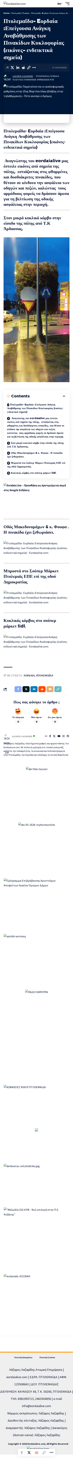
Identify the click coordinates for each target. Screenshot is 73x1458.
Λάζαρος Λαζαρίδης (22, 76)
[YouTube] (59, 736)
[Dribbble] (67, 736)
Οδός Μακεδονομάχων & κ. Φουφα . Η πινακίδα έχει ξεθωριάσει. (35, 454)
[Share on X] (12, 67)
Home (7, 13)
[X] (54, 736)
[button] (53, 3)
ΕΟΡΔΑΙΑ (29, 675)
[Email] (36, 1452)
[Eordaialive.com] (15, 3)
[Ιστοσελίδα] (46, 736)
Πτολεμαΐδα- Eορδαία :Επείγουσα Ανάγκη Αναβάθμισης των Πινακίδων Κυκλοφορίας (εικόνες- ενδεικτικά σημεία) (35, 408)
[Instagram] (63, 736)
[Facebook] (50, 736)
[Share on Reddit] (23, 67)
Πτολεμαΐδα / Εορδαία (20, 13)
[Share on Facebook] (21, 1452)
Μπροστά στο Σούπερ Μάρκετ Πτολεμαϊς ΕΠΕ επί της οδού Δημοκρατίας (36, 464)
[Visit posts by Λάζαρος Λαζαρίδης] (7, 78)
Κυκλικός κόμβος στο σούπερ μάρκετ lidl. (34, 472)
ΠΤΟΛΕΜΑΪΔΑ (44, 675)
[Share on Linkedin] (17, 67)
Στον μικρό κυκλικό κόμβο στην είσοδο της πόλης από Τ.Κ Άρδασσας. (35, 444)
